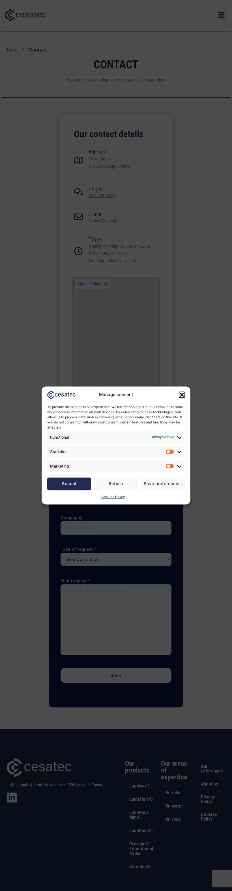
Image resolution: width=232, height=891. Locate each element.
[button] (182, 395)
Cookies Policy (113, 497)
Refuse (116, 484)
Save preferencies (163, 484)
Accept (69, 484)
